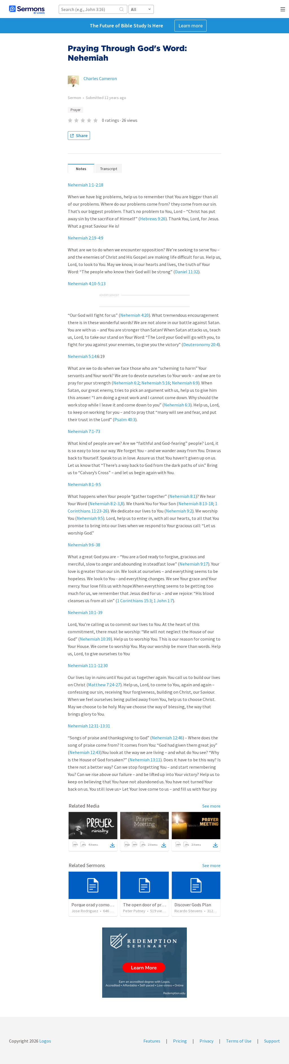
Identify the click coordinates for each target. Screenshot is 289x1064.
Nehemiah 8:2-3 (104, 503)
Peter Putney (134, 910)
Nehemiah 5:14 (82, 356)
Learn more (190, 25)
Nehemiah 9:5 (90, 518)
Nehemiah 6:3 (177, 405)
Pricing (180, 1041)
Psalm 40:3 (124, 419)
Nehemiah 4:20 (134, 315)
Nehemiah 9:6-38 (84, 545)
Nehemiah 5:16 (155, 383)
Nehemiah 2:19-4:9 (85, 238)
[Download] (112, 845)
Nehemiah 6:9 (185, 383)
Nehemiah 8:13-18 (195, 503)
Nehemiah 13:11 (145, 759)
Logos (44, 1041)
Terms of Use (238, 1041)
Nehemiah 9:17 (193, 564)
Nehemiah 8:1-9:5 (84, 484)
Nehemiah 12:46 (167, 737)
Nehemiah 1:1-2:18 (85, 185)
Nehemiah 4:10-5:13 (87, 283)
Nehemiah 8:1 (182, 496)
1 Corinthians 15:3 (134, 600)
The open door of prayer (146, 904)
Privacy (206, 1041)
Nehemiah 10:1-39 (85, 612)
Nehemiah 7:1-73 (84, 431)
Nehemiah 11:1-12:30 (88, 665)
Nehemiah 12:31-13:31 (89, 726)
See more (211, 806)
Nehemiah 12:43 (84, 752)
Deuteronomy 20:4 (200, 344)
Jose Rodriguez (84, 910)
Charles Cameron (100, 78)
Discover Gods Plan (192, 904)
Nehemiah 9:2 (179, 511)
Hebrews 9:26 (152, 218)
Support (272, 1041)
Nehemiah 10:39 (95, 639)
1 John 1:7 (163, 600)
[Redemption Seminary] (144, 962)
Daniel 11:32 (186, 271)
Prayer (75, 109)
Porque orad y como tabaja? (98, 904)
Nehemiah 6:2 (126, 383)
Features (151, 1041)
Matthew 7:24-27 (104, 684)
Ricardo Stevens (188, 910)
